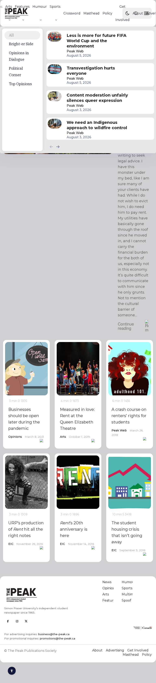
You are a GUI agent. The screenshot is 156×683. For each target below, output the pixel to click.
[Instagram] (17, 621)
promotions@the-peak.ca (57, 638)
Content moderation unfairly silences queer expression (97, 98)
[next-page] (57, 146)
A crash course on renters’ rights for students (129, 416)
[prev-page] (51, 146)
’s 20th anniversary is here (73, 529)
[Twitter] (26, 621)
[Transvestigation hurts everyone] (55, 69)
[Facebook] (7, 621)
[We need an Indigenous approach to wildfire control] (55, 124)
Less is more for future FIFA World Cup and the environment (96, 40)
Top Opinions (20, 83)
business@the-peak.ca (53, 634)
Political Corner (16, 71)
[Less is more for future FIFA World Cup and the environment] (55, 37)
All (11, 35)
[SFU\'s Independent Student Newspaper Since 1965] (39, 594)
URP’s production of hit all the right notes (26, 529)
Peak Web (75, 51)
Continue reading (126, 326)
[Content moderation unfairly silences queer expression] (55, 96)
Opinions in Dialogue (19, 56)
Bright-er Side (21, 44)
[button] (136, 13)
